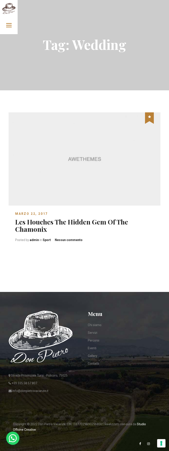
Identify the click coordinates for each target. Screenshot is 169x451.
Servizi (92, 332)
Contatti (93, 363)
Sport (47, 240)
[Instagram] (149, 444)
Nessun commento (69, 240)
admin (34, 240)
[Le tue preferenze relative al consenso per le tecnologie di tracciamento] (161, 443)
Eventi (92, 348)
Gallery (92, 356)
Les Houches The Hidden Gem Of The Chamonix (71, 225)
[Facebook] (140, 444)
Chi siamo (94, 325)
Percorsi (93, 340)
